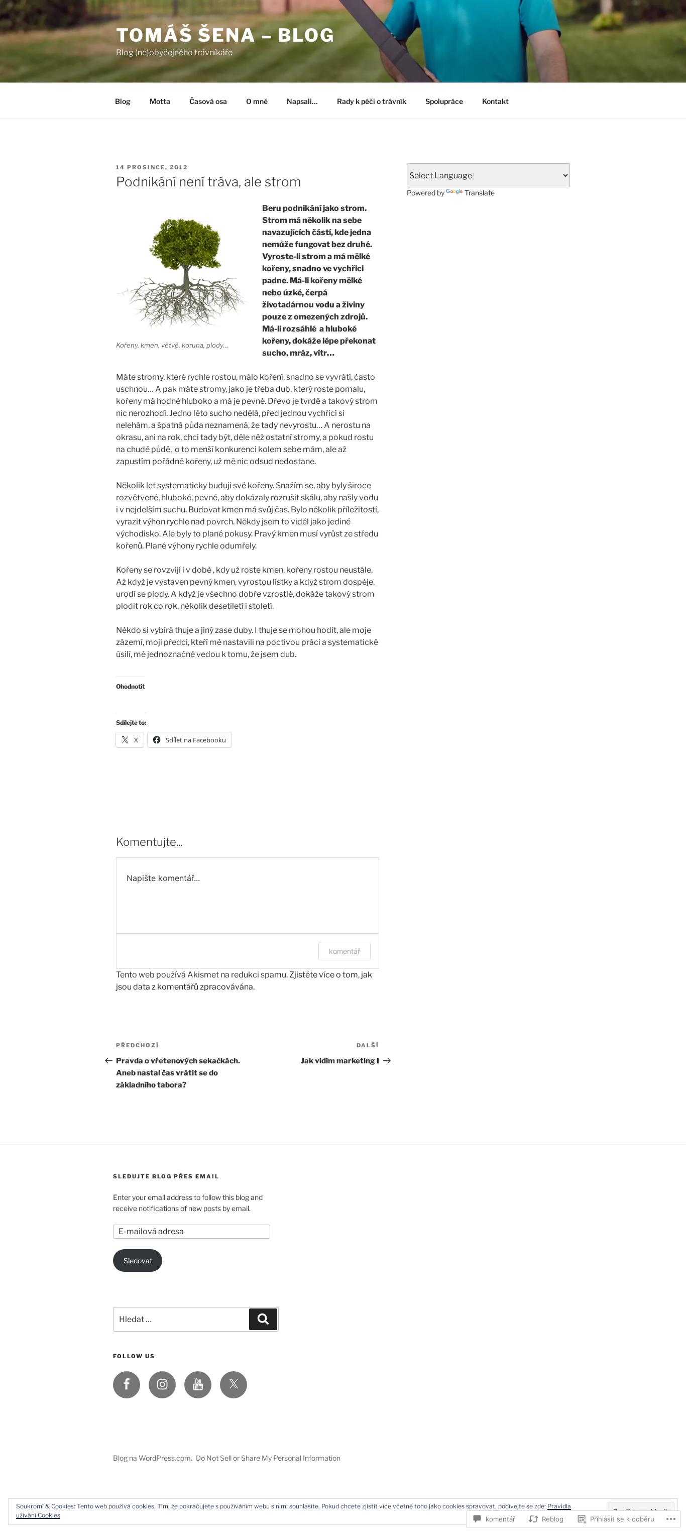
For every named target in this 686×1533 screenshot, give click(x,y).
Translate (480, 192)
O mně (257, 101)
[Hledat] (263, 1319)
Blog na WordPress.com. (152, 1458)
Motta (160, 101)
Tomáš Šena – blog (225, 35)
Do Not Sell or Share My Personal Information (268, 1458)
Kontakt (495, 101)
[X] (233, 1384)
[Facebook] (126, 1384)
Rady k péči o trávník (371, 101)
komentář (344, 951)
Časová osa (208, 101)
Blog (123, 101)
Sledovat (138, 1260)
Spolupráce (444, 101)
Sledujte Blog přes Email (166, 1176)
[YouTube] (197, 1384)
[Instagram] (162, 1384)
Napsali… (302, 101)
